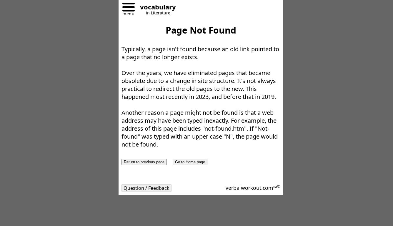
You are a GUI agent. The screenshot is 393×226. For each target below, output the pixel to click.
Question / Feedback (146, 188)
